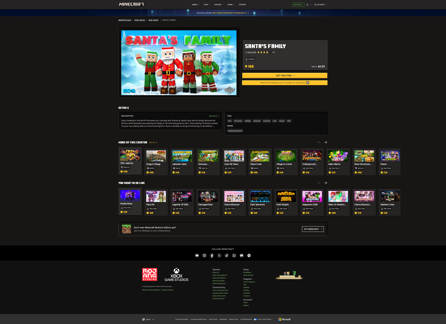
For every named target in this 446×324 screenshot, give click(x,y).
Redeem (246, 305)
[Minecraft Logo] (131, 4)
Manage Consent (167, 290)
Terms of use (213, 319)
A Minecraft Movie (218, 299)
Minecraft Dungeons (219, 278)
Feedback (246, 287)
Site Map (246, 290)
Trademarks (223, 319)
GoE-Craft (154, 20)
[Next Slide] (325, 142)
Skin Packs (140, 20)
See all (152, 142)
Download (246, 293)
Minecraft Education (219, 284)
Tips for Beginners (249, 282)
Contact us (246, 296)
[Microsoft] (284, 319)
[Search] (309, 4)
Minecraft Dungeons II (220, 275)
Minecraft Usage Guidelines (151, 290)
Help (244, 285)
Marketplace (124, 20)
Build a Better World (219, 296)
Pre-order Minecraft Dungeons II (229, 13)
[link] (197, 255)
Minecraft (216, 272)
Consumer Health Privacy (198, 319)
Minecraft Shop (248, 275)
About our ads (233, 319)
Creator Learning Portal (220, 290)
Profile (245, 303)
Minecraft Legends (219, 281)
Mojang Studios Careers (220, 293)
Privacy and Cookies (181, 319)
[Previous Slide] (319, 142)
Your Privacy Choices (264, 319)
